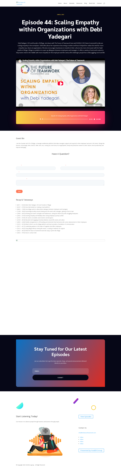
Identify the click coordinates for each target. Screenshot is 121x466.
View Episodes (85, 416)
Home (59, 3)
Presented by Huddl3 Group (91, 450)
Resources (79, 3)
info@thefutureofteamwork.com (87, 433)
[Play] (40, 119)
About (65, 3)
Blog (85, 3)
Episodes (71, 3)
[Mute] (94, 119)
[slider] (97, 119)
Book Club (92, 3)
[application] (69, 119)
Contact (99, 3)
